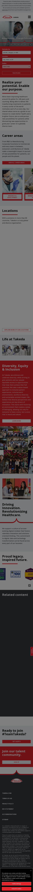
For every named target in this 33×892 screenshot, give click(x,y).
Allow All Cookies (16, 888)
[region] (16, 880)
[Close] (31, 871)
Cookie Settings (16, 883)
